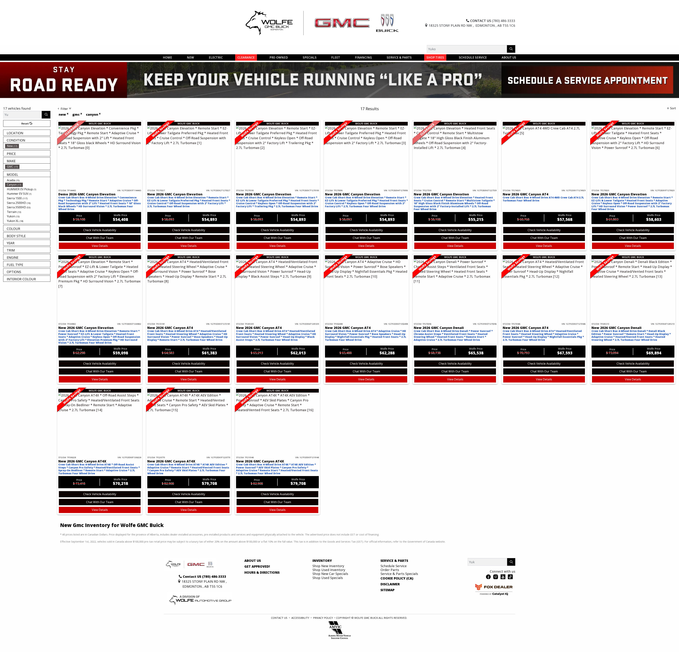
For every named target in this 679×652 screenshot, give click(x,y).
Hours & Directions (262, 588)
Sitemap (387, 606)
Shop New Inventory (328, 581)
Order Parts (390, 585)
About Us (252, 576)
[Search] (511, 49)
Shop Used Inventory (328, 585)
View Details (100, 262)
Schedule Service (394, 581)
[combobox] (290, 107)
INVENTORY (322, 576)
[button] (167, 57)
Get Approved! (257, 582)
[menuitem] (27, 162)
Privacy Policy (323, 633)
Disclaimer (390, 600)
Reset (25, 139)
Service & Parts (394, 576)
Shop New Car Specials (330, 589)
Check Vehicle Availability (99, 246)
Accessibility (300, 633)
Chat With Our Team (99, 254)
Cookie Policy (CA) (397, 594)
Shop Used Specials (327, 593)
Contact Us (279, 633)
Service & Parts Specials (399, 589)
